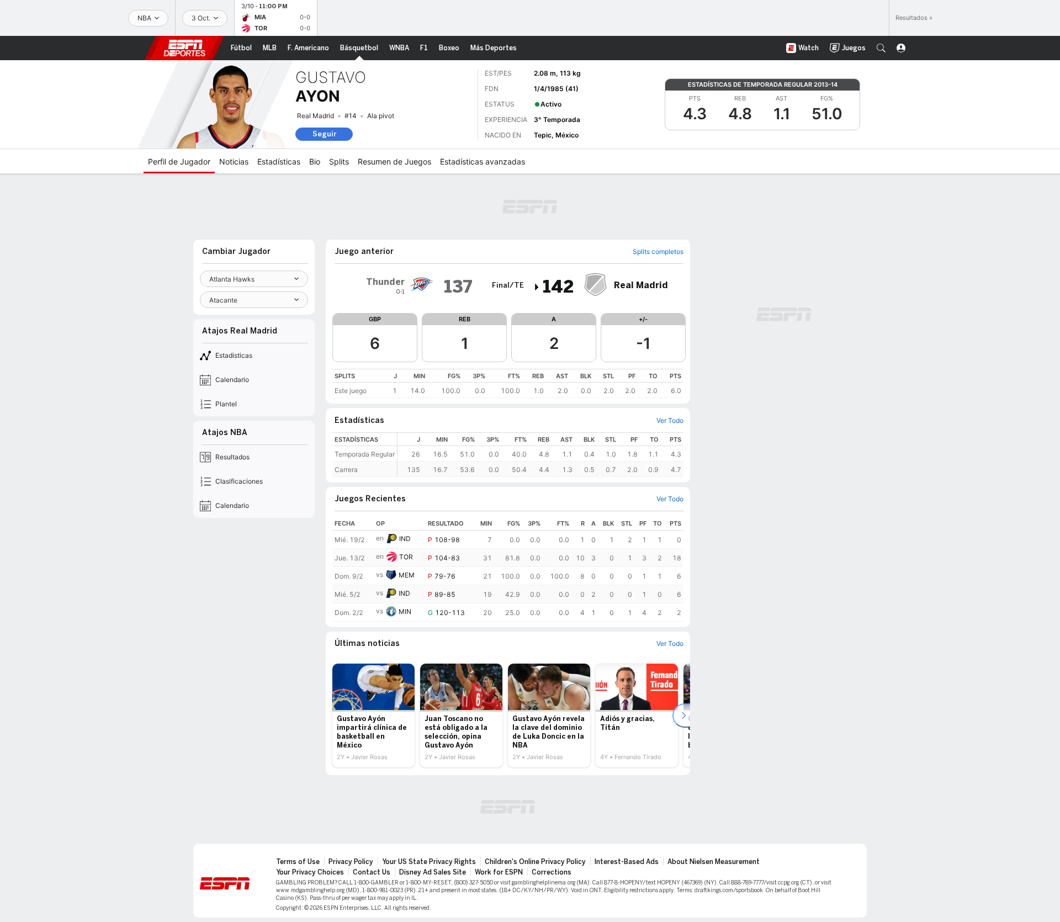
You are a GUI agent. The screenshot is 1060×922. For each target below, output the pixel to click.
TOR (406, 557)
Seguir (324, 134)
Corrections (551, 872)
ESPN (184, 48)
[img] (537, 287)
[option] (373, 715)
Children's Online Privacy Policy (535, 862)
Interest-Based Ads (627, 862)
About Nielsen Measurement (713, 862)
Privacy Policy (350, 862)
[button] (881, 48)
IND (405, 538)
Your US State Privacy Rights (429, 862)
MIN (405, 611)
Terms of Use (298, 862)
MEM (407, 575)
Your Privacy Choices (310, 872)
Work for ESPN (499, 872)
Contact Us (371, 872)
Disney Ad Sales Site (432, 872)
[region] (507, 383)
